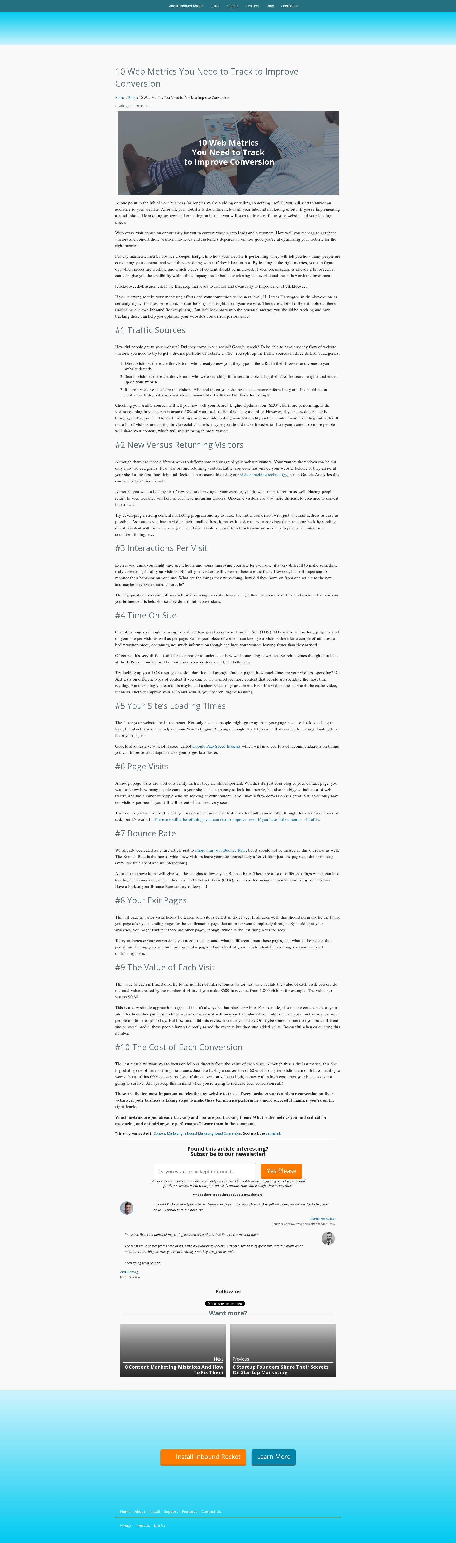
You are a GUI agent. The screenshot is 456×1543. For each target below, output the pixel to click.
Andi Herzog (129, 1272)
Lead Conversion (228, 1133)
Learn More (273, 1456)
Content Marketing (168, 1133)
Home (120, 97)
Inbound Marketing (198, 1133)
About (140, 1511)
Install (215, 6)
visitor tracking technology (263, 474)
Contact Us (289, 6)
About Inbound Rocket (186, 6)
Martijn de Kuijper (323, 1218)
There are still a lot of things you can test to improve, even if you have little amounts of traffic (236, 819)
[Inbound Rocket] (140, 6)
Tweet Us (142, 1525)
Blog (270, 6)
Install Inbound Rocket (208, 1456)
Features (253, 6)
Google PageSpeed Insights (216, 746)
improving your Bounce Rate (220, 850)
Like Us (159, 1525)
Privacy (125, 1525)
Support (233, 6)
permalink (273, 1133)
